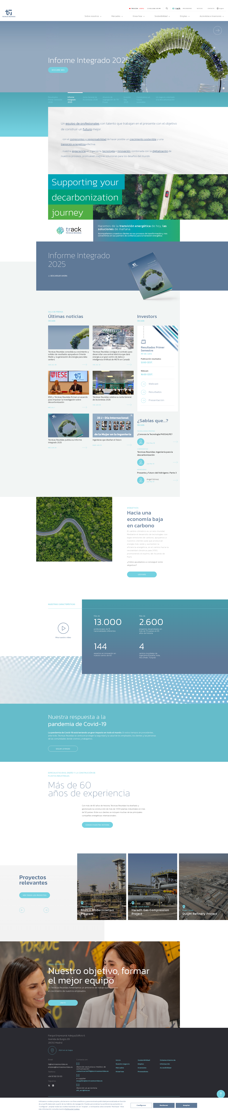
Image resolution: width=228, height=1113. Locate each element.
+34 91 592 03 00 (55, 1076)
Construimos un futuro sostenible (143, 100)
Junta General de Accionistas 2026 (90, 98)
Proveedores (187, 8)
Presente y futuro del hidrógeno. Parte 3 (157, 472)
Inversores (142, 1067)
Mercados (115, 16)
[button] (217, 66)
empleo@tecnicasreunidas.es (60, 1067)
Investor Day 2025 (127, 100)
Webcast (153, 384)
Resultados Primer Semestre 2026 (55, 100)
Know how (137, 16)
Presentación (156, 400)
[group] (101, 886)
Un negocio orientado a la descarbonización (165, 98)
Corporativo (142, 449)
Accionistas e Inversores (210, 16)
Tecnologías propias (146, 431)
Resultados (155, 392)
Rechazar (164, 1105)
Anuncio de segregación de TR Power (111, 100)
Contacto (211, 8)
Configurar (141, 1105)
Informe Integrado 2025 (72, 100)
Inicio (118, 1060)
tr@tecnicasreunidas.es (58, 1064)
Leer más (142, 574)
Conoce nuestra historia (97, 825)
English (221, 8)
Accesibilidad (165, 1067)
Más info (56, 81)
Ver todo (51, 320)
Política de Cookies (72, 1109)
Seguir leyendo (63, 749)
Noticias (200, 8)
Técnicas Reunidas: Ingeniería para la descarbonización (155, 453)
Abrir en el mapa (65, 1050)
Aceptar (186, 1105)
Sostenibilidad (161, 16)
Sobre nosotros (92, 16)
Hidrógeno (141, 469)
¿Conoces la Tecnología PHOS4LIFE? (154, 434)
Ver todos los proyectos (34, 895)
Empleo (183, 16)
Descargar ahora (58, 275)
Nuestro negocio (123, 1063)
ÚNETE (63, 1003)
